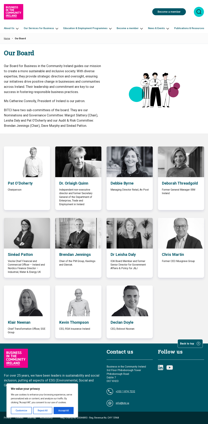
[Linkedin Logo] (160, 367)
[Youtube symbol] (169, 367)
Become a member (169, 11)
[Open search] (199, 12)
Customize (21, 410)
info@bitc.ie (122, 403)
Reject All (43, 410)
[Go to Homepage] (13, 11)
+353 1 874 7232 (125, 391)
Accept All (63, 410)
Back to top (187, 343)
